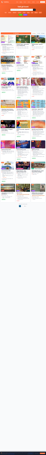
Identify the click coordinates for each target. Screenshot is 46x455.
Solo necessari (37, 453)
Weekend (14, 12)
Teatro (24, 12)
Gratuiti (20, 14)
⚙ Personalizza (30, 453)
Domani (9, 12)
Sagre (28, 12)
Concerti (19, 12)
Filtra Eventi (17, 33)
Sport (40, 12)
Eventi (21, 1)
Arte (32, 12)
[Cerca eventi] (34, 10)
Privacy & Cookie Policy (11, 453)
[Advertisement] (23, 24)
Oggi (5, 12)
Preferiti (25, 14)
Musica (36, 12)
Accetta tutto (42, 453)
